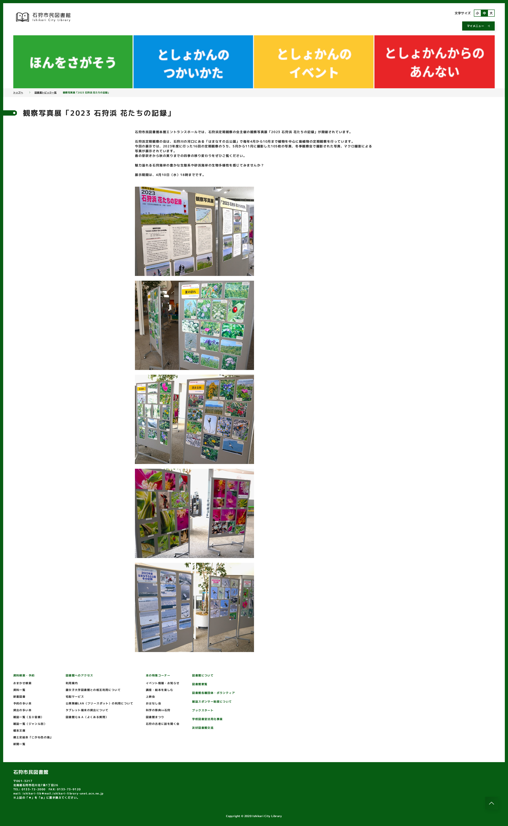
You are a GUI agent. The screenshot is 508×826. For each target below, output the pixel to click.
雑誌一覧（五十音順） (28, 717)
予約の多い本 (22, 703)
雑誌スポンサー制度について (212, 701)
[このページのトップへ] (491, 803)
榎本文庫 (19, 730)
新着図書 (19, 696)
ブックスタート (203, 710)
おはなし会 (153, 703)
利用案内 (72, 683)
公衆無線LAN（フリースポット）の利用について (99, 703)
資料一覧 (19, 690)
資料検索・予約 (24, 675)
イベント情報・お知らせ (162, 683)
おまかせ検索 (22, 683)
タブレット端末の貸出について (87, 710)
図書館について (203, 675)
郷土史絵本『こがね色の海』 (33, 737)
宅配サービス (75, 696)
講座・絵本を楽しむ (159, 690)
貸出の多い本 (22, 710)
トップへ (18, 92)
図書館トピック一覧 (46, 92)
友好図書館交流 (203, 728)
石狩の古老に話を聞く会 (162, 724)
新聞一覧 (19, 744)
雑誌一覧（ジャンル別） (30, 724)
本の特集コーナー (158, 675)
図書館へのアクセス (79, 675)
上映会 (150, 696)
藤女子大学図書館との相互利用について (93, 690)
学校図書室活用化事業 (207, 719)
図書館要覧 (199, 684)
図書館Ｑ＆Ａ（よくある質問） (87, 717)
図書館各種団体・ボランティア (213, 693)
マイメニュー (475, 26)
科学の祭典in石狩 (158, 710)
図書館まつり (155, 717)
